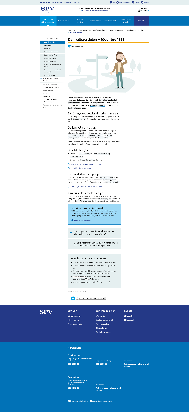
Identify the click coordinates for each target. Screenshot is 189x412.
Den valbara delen (49, 42)
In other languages (124, 2)
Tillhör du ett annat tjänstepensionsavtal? (96, 11)
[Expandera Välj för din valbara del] (41, 83)
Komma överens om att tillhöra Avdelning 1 (53, 71)
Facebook (130, 320)
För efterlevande (110, 21)
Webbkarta (100, 316)
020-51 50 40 (73, 364)
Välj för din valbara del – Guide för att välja (86, 164)
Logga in (144, 10)
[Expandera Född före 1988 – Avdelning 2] (41, 38)
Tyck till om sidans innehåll (91, 298)
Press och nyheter (75, 324)
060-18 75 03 (73, 388)
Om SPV (77, 2)
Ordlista (137, 2)
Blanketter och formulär (126, 21)
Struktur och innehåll (104, 320)
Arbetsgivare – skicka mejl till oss (108, 389)
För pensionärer (95, 21)
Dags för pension (79, 21)
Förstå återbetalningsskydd (51, 87)
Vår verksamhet (74, 316)
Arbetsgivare (57, 2)
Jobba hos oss (73, 320)
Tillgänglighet (101, 328)
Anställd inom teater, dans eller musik (52, 106)
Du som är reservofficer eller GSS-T (52, 66)
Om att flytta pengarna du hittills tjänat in (86, 186)
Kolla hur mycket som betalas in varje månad (53, 95)
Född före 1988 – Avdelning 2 (136, 30)
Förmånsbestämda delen (51, 52)
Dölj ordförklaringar (77, 46)
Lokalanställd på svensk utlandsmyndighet (50, 101)
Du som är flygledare (50, 61)
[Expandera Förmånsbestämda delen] (41, 51)
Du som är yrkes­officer (50, 55)
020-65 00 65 (101, 364)
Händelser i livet (64, 21)
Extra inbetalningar (49, 75)
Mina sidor (141, 21)
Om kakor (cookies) (103, 332)
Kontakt (146, 2)
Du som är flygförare (50, 58)
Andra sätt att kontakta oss (102, 401)
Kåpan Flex (47, 48)
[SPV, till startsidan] (57, 10)
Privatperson (45, 2)
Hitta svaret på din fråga (79, 401)
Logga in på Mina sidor (82, 220)
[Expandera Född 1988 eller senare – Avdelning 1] (41, 78)
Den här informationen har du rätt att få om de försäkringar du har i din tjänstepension (96, 244)
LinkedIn (129, 316)
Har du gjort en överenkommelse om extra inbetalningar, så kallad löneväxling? (94, 232)
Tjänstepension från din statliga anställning (92, 30)
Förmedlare (68, 2)
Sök (114, 2)
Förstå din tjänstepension (48, 20)
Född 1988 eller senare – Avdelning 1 (50, 80)
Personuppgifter (102, 324)
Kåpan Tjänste (48, 45)
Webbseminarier (48, 90)
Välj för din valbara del (50, 84)
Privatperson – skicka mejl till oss (136, 365)
